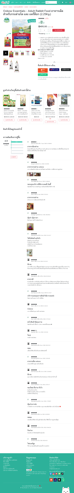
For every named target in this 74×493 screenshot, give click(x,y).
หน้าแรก (5, 7)
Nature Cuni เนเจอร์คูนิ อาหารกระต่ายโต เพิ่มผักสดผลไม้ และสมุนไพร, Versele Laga (9, 114)
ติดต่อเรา (5, 467)
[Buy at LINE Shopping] (63, 480)
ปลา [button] (21, 2)
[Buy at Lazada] (55, 480)
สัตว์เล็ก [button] (29, 2)
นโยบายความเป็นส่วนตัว (8, 469)
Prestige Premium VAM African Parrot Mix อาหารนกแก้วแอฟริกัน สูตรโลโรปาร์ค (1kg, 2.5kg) (50, 114)
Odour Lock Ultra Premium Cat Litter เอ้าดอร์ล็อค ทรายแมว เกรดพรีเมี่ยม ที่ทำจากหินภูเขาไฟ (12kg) (36, 114)
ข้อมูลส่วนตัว (29, 460)
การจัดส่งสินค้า (6, 465)
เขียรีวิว (14, 157)
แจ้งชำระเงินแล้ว (30, 465)
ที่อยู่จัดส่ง (28, 462)
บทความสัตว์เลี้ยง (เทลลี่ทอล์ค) (10, 460)
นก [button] (24, 2)
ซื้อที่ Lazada (55, 69)
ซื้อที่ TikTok (66, 69)
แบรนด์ (43, 2)
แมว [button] (17, 2)
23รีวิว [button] (46, 18)
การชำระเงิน (6, 463)
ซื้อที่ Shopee (43, 70)
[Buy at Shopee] (51, 480)
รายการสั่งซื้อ (29, 463)
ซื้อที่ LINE (43, 74)
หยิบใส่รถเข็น (59, 30)
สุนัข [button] (12, 2)
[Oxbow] (41, 22)
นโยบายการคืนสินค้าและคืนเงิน (10, 470)
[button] (67, 2)
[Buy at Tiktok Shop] (59, 480)
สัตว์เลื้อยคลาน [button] (36, 2)
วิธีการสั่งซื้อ (6, 462)
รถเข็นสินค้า (29, 467)
